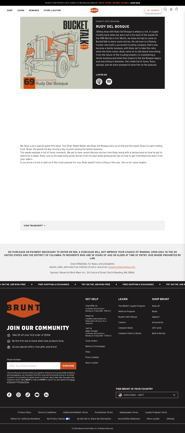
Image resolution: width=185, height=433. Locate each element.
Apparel (155, 317)
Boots (154, 311)
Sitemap (170, 419)
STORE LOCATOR (52, 10)
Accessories (157, 322)
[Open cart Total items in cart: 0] (176, 9)
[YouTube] (37, 394)
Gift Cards (156, 328)
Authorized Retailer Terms (75, 412)
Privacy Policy (23, 382)
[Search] (165, 9)
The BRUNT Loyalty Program (131, 306)
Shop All (156, 306)
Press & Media (92, 357)
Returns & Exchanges (95, 346)
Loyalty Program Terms (156, 412)
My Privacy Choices (56, 419)
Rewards (34, 10)
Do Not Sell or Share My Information (94, 419)
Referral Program (126, 311)
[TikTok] (27, 394)
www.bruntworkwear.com (121, 267)
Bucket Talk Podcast (127, 317)
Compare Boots (125, 328)
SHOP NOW (135, 3)
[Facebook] (9, 394)
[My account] (171, 9)
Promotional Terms (104, 412)
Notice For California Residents (25, 419)
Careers (122, 322)
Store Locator (91, 363)
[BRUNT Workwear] (94, 10)
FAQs (87, 352)
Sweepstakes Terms (129, 412)
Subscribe (68, 366)
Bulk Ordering (158, 333)
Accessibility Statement (129, 419)
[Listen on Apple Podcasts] (99, 81)
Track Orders (91, 341)
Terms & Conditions (47, 412)
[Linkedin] (46, 394)
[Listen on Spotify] (109, 81)
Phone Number (14, 359)
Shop (10, 10)
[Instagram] (18, 394)
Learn (20, 10)
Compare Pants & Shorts (129, 333)
